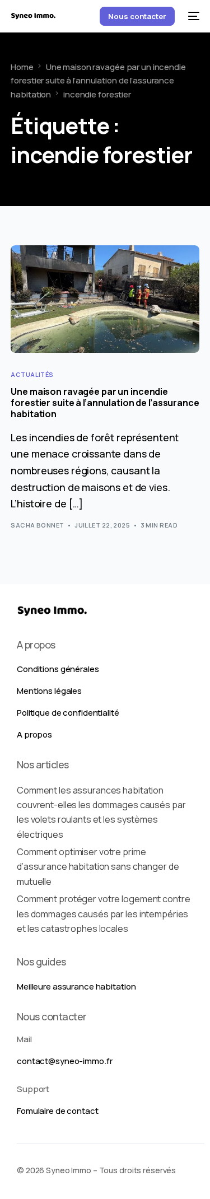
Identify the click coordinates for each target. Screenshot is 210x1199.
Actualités (32, 374)
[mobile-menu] (192, 16)
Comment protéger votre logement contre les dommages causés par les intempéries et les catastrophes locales (103, 914)
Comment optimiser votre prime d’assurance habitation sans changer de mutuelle (98, 867)
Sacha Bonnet (37, 525)
